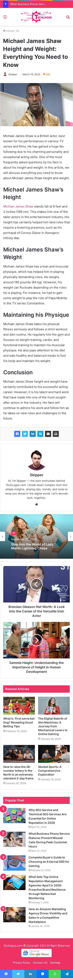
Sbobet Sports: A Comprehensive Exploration (49, 770)
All (17, 30)
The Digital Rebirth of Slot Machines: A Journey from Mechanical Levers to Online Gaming (53, 726)
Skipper (12, 74)
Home (9, 30)
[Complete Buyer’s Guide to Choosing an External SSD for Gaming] (14, 863)
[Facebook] (17, 434)
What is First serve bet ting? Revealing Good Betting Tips (18, 722)
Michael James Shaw (18, 206)
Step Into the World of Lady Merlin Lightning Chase (32, 546)
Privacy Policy (21, 962)
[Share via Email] (48, 434)
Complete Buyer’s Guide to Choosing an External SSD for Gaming (49, 862)
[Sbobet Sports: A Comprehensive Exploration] (54, 754)
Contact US (40, 962)
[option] (36, 536)
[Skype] (40, 434)
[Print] (56, 434)
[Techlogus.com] (36, 17)
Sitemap (55, 962)
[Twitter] (25, 434)
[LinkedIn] (33, 434)
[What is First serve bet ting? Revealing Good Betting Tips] (19, 706)
